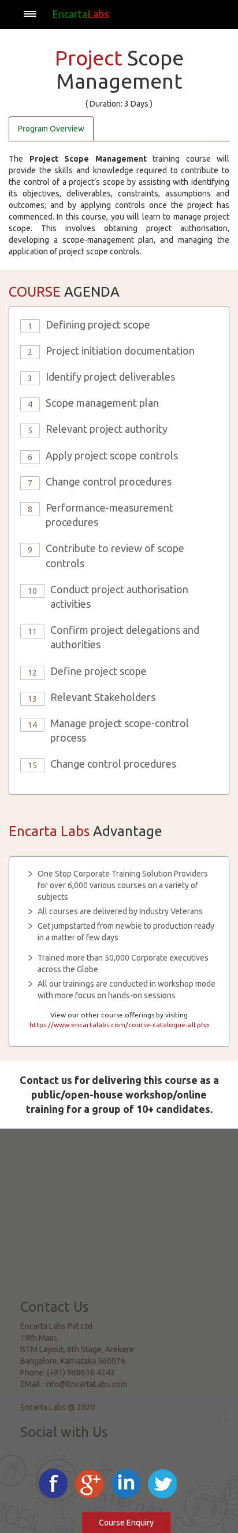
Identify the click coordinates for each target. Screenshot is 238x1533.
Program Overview (51, 128)
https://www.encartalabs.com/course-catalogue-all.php (119, 1024)
